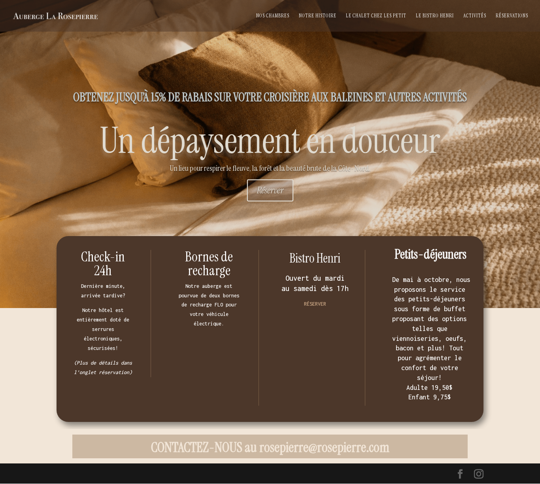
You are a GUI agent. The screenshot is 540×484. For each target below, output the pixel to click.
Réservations (512, 16)
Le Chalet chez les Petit (376, 16)
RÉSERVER (315, 304)
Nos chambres (272, 16)
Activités (474, 16)
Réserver (270, 191)
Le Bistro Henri (435, 16)
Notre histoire (317, 16)
